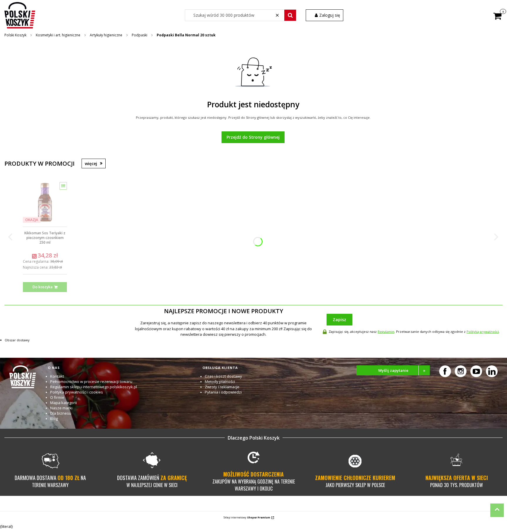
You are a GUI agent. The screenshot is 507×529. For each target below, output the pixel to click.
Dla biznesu (60, 413)
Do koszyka (43, 286)
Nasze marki (61, 408)
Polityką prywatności (483, 331)
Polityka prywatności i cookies (76, 392)
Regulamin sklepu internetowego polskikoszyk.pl (93, 386)
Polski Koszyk (15, 35)
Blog (54, 418)
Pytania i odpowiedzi (223, 392)
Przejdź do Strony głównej (253, 137)
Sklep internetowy (247, 517)
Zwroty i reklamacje (222, 386)
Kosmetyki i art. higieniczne (58, 35)
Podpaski (139, 35)
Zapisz (339, 319)
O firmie (57, 397)
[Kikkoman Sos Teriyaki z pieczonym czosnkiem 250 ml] (45, 202)
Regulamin (386, 331)
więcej (91, 163)
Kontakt (57, 376)
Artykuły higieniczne (106, 35)
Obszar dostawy (17, 340)
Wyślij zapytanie (402, 370)
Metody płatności (220, 381)
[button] (290, 15)
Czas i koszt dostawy (223, 376)
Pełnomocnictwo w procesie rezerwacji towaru (91, 381)
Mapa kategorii (63, 402)
